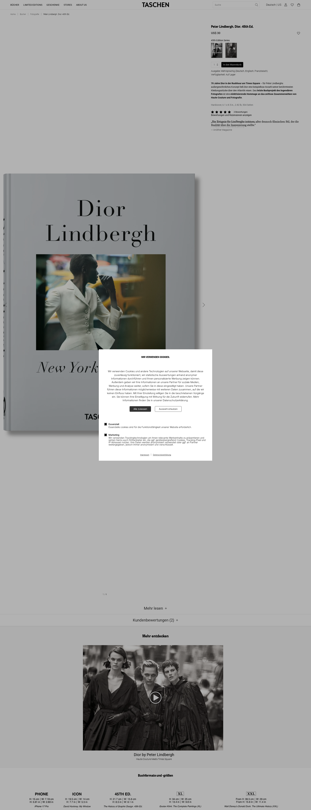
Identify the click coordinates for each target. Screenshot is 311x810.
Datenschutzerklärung (162, 455)
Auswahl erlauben (168, 409)
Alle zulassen (140, 409)
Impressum (144, 455)
